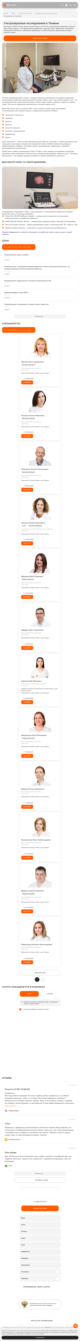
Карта (29, 994)
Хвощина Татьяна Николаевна (33, 523)
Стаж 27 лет (24, 370)
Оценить (49, 1305)
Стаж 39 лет (24, 477)
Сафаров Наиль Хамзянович (32, 630)
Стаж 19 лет (24, 794)
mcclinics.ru (48, 1327)
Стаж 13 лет (24, 949)
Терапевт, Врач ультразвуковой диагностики (34, 684)
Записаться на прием (40, 38)
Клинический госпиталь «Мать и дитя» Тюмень (35, 373)
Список (50, 994)
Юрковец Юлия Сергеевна (32, 576)
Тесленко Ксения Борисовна (32, 415)
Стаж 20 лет (24, 531)
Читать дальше (10, 1106)
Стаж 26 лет (24, 635)
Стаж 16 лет (24, 845)
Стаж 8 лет (24, 686)
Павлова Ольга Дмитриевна (32, 362)
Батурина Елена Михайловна (32, 789)
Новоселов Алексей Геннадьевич (34, 469)
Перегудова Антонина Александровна (36, 944)
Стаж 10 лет (24, 585)
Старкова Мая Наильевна (31, 681)
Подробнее (27, 382)
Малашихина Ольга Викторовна (34, 735)
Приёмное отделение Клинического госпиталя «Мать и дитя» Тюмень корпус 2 (39, 690)
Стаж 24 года (25, 899)
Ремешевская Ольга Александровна (36, 840)
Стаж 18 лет (24, 424)
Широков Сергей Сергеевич (32, 891)
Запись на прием (40, 1208)
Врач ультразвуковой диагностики (31, 368)
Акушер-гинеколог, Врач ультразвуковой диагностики (37, 529)
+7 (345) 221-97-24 (70, 5)
